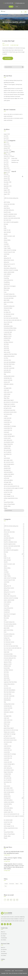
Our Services (4, 933)
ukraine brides (7, 794)
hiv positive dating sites (9, 634)
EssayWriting (7, 610)
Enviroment (11, 883)
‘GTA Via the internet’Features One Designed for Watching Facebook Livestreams (14, 95)
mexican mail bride (8, 708)
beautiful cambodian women (10, 542)
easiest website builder (9, 600)
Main (5, 702)
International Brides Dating (10, 656)
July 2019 (6, 160)
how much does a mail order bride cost (12, 648)
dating (5, 584)
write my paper (7, 824)
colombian (6, 572)
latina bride (6, 676)
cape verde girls (7, 560)
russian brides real (8, 758)
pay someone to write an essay (11, 730)
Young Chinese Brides (8, 832)
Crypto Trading (7, 576)
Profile (17, 6)
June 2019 (6, 162)
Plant (21, 883)
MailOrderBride (7, 700)
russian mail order (8, 762)
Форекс (5, 838)
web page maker (7, 810)
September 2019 (7, 156)
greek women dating (8, 630)
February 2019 (7, 170)
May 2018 (6, 174)
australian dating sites (9, 538)
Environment (7, 604)
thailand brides (7, 776)
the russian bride (7, 778)
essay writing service (8, 608)
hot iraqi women (7, 644)
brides (5, 556)
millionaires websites (8, 712)
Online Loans (7, 724)
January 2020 (7, 148)
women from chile (8, 822)
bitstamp (6, 552)
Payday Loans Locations (9, 732)
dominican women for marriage (11, 598)
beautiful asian (7, 540)
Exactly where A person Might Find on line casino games (13, 99)
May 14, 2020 (5, 45)
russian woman (7, 766)
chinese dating (7, 568)
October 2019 (7, 154)
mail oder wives (7, 688)
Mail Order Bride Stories (9, 692)
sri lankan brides (7, 774)
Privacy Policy (8, 970)
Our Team (3, 935)
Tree (5, 784)
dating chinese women (9, 588)
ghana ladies (6, 628)
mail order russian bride (9, 696)
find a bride (6, 618)
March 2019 (6, 168)
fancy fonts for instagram (10, 614)
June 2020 (6, 138)
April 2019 (6, 166)
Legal (13, 970)
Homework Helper (8, 636)
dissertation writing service (10, 596)
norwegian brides (7, 716)
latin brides (6, 672)
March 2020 (6, 144)
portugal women (7, 736)
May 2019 (6, 164)
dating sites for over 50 (9, 592)
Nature (17, 883)
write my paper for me (9, 826)
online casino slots (8, 720)
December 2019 (7, 150)
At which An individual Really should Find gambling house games (13, 81)
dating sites (6, 590)
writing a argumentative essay (11, 828)
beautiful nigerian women (9, 544)
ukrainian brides (7, 796)
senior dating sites (8, 768)
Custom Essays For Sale (9, 580)
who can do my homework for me (11, 814)
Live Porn (6, 686)
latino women (7, 680)
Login (11, 6)
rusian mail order (7, 746)
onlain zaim (6, 718)
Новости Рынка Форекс (9, 834)
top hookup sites (7, 782)
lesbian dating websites (9, 684)
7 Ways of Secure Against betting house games (13, 85)
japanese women (7, 664)
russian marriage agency (9, 764)
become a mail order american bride (12, 546)
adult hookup (7, 530)
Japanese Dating (7, 662)
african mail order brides (9, 532)
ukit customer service (9, 790)
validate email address (9, 802)
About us (3, 931)
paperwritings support (9, 728)
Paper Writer (6, 726)
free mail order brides (9, 626)
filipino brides (7, 616)
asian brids (6, 534)
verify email (6, 806)
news (5, 714)
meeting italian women (9, 704)
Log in (12, 156)
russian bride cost (8, 750)
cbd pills (6, 562)
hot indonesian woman (9, 642)
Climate (5, 570)
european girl (7, 612)
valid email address (8, 800)
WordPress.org (14, 162)
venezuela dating (8, 804)
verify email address (8, 808)
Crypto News (7, 574)
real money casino (8, 742)
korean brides (7, 668)
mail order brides (7, 694)
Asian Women (7, 536)
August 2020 (7, 134)
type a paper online (8, 788)
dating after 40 (7, 586)
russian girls (6, 760)
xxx (4, 830)
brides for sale (7, 558)
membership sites (8, 706)
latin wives (6, 674)
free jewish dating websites (10, 624)
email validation (7, 602)
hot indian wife (7, 640)
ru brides (6, 744)
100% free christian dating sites (11, 526)
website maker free (8, 812)
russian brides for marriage (10, 754)
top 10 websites (7, 780)
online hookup (7, 722)
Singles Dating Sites (8, 772)
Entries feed (14, 158)
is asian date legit (8, 41)
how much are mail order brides (11, 646)
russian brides (7, 752)
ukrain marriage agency (9, 792)
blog (5, 554)
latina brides (6, 678)
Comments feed (15, 160)
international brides (8, 654)
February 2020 (7, 146)
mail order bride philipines (9, 690)
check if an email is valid (9, 564)
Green (5, 632)
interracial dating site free (10, 658)
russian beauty (7, 748)
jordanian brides (7, 666)
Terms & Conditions (19, 970)
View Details (8, 58)
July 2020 (6, 136)
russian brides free (8, 756)
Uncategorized (7, 798)
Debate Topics (7, 594)
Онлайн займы (7, 836)
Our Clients (3, 939)
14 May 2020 (7, 855)
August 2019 (7, 158)
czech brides (6, 582)
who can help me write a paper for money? (13, 816)
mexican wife (7, 710)
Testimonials (4, 937)
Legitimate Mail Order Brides (10, 682)
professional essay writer (9, 738)
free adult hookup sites (9, 622)
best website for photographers (11, 550)
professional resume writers (10, 740)
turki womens (7, 786)
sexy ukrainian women (9, 770)
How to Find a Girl (8, 650)
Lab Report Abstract (8, 670)
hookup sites (7, 638)
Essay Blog (6, 606)
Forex (5, 620)
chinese (5, 566)
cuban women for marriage (10, 578)
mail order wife (7, 698)
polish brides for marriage (9, 734)
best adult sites (7, 548)
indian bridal (6, 652)
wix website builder (8, 820)
